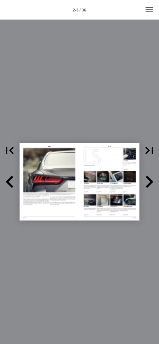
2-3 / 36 (79, 10)
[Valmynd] (149, 10)
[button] (10, 150)
